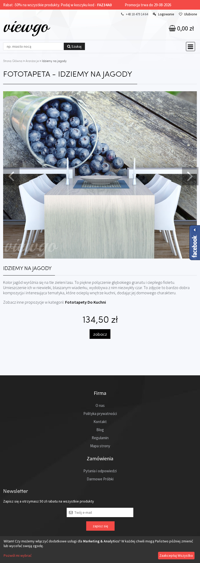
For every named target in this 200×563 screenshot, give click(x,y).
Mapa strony (100, 445)
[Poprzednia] (10, 175)
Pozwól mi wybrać (18, 555)
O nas (100, 405)
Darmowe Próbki (100, 478)
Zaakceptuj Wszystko (176, 555)
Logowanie (166, 14)
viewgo (26, 25)
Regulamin (100, 437)
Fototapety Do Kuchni (85, 302)
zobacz (100, 334)
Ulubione (190, 14)
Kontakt (100, 421)
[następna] (189, 175)
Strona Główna (12, 61)
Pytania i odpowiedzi (100, 470)
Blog (100, 429)
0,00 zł (185, 28)
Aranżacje (32, 61)
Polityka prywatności (100, 413)
